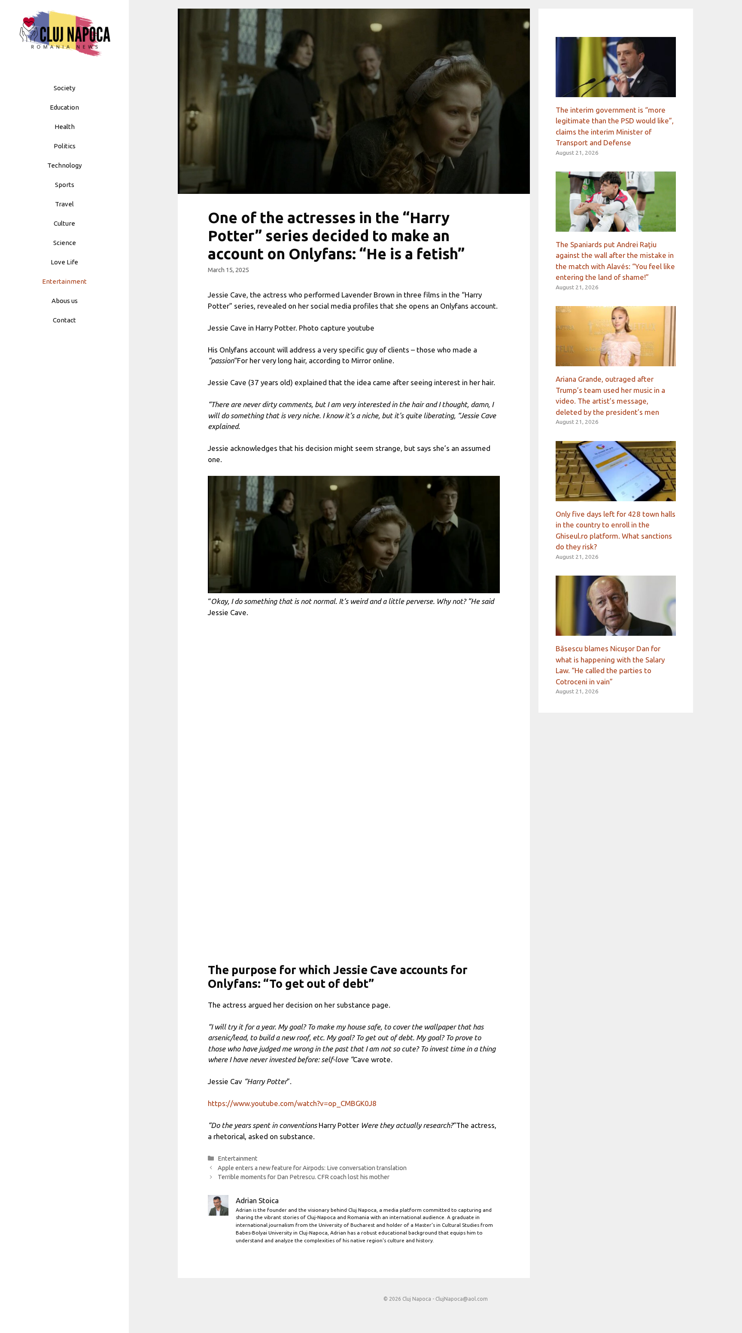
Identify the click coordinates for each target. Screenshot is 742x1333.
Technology (64, 165)
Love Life (64, 262)
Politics (65, 146)
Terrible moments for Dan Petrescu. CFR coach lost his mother (303, 1177)
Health (65, 126)
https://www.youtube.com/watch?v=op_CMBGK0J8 (292, 1103)
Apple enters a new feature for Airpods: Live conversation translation (312, 1167)
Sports (64, 184)
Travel (64, 204)
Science (64, 242)
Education (64, 107)
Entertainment (64, 281)
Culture (64, 223)
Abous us (65, 300)
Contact (64, 320)
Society (64, 88)
